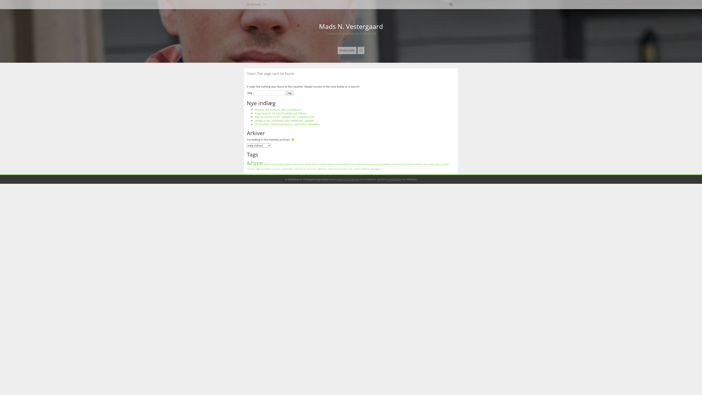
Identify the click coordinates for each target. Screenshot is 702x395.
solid (335, 169)
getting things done (372, 164)
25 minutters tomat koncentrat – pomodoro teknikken (287, 124)
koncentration (405, 164)
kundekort (418, 164)
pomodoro (266, 169)
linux (426, 164)
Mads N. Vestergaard (351, 26)
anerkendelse (278, 164)
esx (352, 164)
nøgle (258, 169)
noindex (251, 169)
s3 (312, 169)
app (294, 164)
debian (330, 164)
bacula (308, 164)
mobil (432, 164)
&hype (255, 163)
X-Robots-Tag (368, 169)
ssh (340, 169)
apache (288, 164)
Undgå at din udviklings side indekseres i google (284, 120)
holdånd (386, 164)
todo (350, 169)
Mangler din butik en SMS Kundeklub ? (278, 109)
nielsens (445, 164)
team (345, 169)
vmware (357, 169)
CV (264, 4)
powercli (276, 169)
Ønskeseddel (254, 4)
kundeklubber (394, 179)
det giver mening (343, 164)
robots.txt (298, 169)
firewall (358, 164)
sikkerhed (322, 169)
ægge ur (378, 169)
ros (308, 169)
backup (300, 164)
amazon (267, 164)
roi (305, 169)
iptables (394, 164)
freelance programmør (347, 179)
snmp (330, 169)
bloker (315, 164)
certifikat (322, 164)
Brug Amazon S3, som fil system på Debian (280, 113)
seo (315, 169)
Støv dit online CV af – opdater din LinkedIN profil (284, 117)
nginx (438, 164)
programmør (287, 169)
